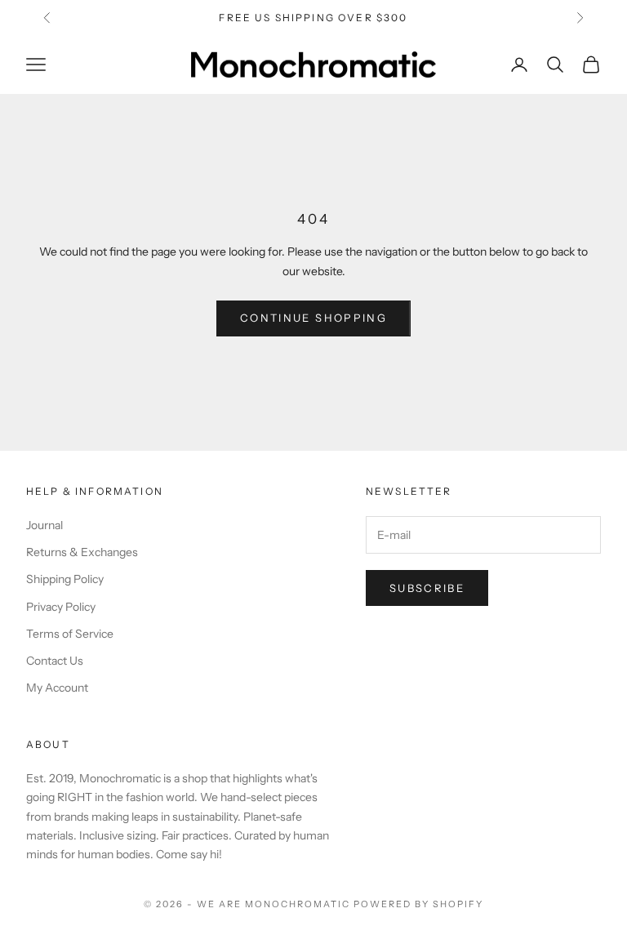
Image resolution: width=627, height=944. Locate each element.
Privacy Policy (61, 606)
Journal (44, 525)
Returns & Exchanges (82, 552)
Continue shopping (313, 317)
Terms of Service (69, 633)
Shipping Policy (65, 579)
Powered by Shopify (418, 904)
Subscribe (427, 587)
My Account (57, 687)
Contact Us (54, 660)
